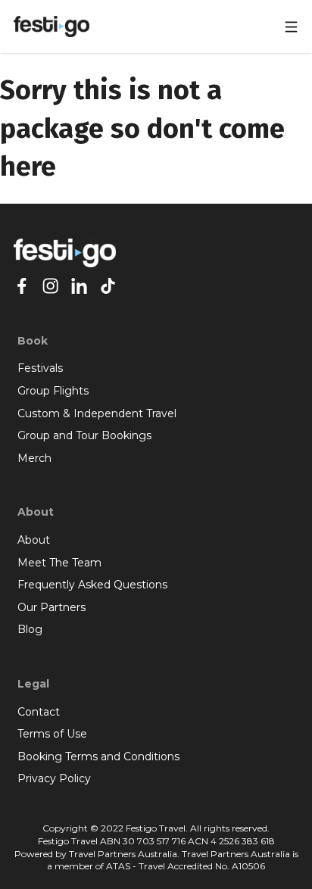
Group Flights (53, 391)
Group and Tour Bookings (84, 435)
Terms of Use (52, 734)
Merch (34, 458)
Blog (29, 629)
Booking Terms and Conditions (98, 756)
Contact (38, 712)
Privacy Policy (54, 778)
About (33, 540)
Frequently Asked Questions (92, 584)
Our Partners (51, 607)
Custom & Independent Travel (96, 413)
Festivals (40, 368)
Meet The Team (59, 562)
